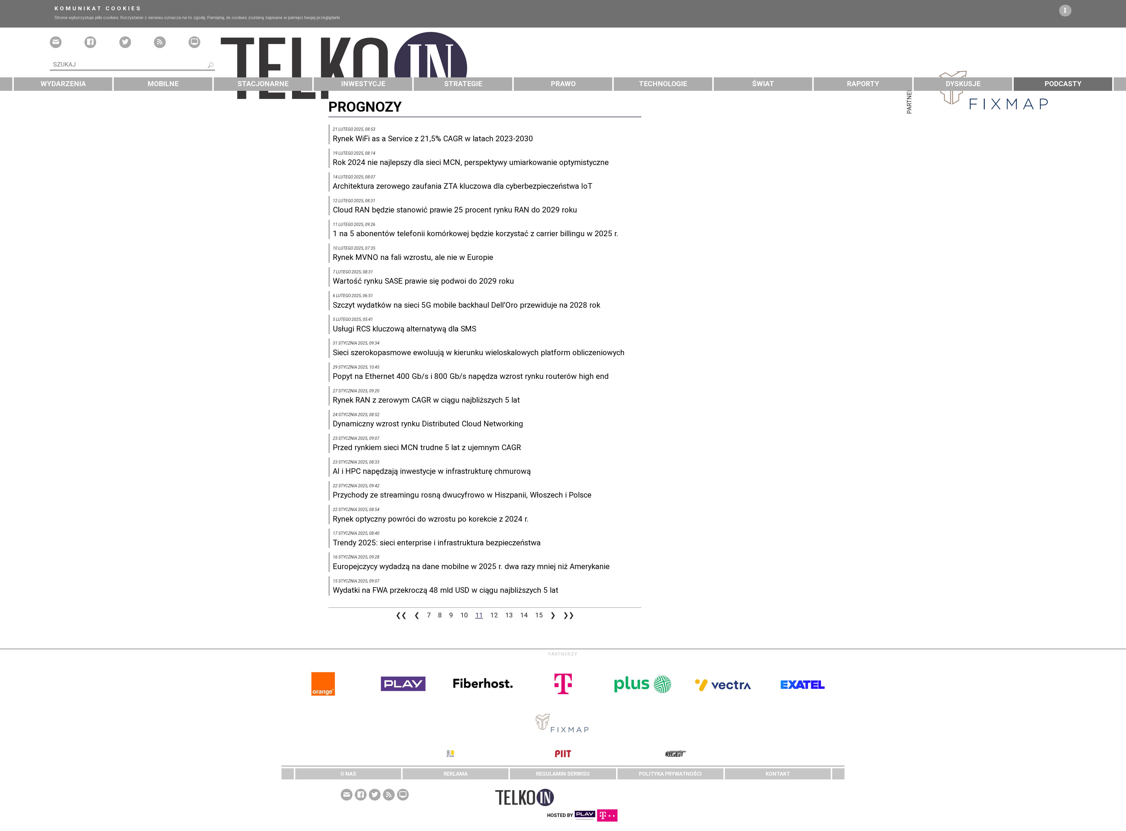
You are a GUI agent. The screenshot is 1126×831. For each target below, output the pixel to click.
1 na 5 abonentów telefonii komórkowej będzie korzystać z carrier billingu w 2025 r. (475, 233)
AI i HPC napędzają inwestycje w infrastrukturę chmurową (432, 471)
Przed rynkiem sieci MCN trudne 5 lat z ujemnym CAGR (427, 447)
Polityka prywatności (670, 774)
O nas (348, 774)
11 (479, 615)
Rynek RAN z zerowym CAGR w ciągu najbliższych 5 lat (426, 400)
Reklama (456, 774)
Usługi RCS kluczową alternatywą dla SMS (404, 328)
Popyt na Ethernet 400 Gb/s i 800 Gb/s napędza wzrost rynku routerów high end (471, 376)
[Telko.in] (563, 68)
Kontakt (778, 774)
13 (509, 615)
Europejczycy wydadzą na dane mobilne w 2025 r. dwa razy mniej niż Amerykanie (471, 566)
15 (539, 615)
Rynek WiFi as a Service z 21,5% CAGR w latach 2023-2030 (433, 138)
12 (494, 615)
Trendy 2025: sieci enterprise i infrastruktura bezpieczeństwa (437, 542)
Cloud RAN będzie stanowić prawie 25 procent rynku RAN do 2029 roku (455, 209)
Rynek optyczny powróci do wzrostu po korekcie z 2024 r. (431, 519)
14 (524, 615)
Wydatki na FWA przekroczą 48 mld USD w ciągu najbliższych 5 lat (445, 590)
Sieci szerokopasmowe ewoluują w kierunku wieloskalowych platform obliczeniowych (479, 352)
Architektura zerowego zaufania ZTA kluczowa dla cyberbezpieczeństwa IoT (462, 186)
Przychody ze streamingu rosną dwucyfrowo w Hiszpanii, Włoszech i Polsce (462, 495)
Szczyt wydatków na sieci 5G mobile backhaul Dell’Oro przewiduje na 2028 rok (466, 305)
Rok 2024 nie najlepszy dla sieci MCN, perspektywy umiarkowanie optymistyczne (471, 162)
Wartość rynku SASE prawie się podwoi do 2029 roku (423, 281)
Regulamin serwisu (563, 774)
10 (464, 615)
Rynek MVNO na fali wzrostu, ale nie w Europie (413, 257)
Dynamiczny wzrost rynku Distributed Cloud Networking (428, 423)
